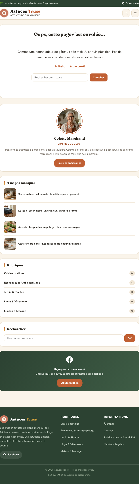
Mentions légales (114, 444)
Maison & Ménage (68, 311)
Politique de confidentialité (119, 437)
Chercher (98, 77)
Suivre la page (70, 383)
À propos (109, 424)
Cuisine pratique (68, 273)
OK (130, 338)
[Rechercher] (126, 13)
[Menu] (135, 13)
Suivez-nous (132, 3)
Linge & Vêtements (68, 301)
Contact (108, 430)
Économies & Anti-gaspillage (68, 282)
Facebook (13, 454)
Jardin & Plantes (68, 292)
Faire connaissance (69, 163)
